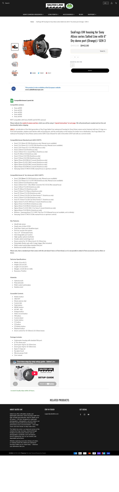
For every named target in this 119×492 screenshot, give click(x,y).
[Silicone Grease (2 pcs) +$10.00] (72, 65)
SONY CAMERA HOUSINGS (33, 14)
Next (90, 70)
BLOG (81, 14)
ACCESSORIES (68, 14)
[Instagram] (84, 414)
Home (32, 22)
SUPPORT (91, 14)
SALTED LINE (16, 453)
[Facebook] (80, 414)
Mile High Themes (30, 453)
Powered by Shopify (41, 453)
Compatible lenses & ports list (24, 100)
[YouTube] (88, 414)
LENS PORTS (53, 14)
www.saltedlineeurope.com (34, 90)
